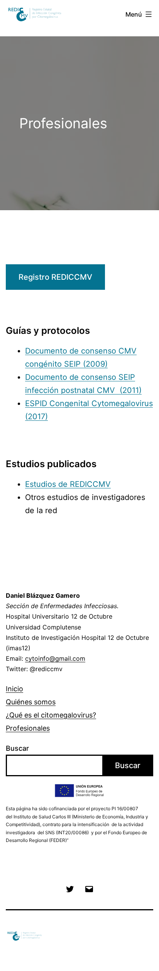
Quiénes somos (31, 702)
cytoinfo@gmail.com (55, 658)
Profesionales (28, 728)
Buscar (17, 748)
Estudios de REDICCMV (68, 484)
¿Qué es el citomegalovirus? (51, 715)
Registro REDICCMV (55, 277)
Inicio (14, 689)
